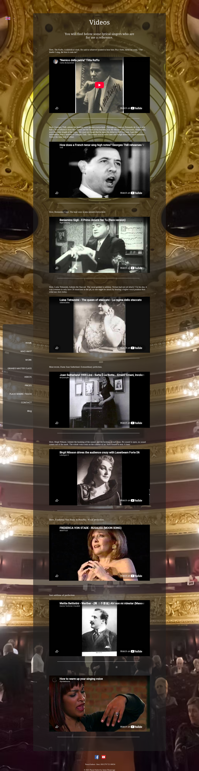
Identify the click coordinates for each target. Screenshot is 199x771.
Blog (29, 411)
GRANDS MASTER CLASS (20, 368)
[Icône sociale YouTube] (104, 757)
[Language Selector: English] (10, 18)
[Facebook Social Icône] (97, 757)
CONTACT (26, 402)
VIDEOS (28, 376)
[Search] (163, 4)
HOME (29, 342)
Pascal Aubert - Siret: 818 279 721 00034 (100, 764)
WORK (28, 359)
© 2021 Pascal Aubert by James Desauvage (99, 770)
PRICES (28, 385)
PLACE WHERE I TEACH (21, 394)
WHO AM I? (26, 351)
